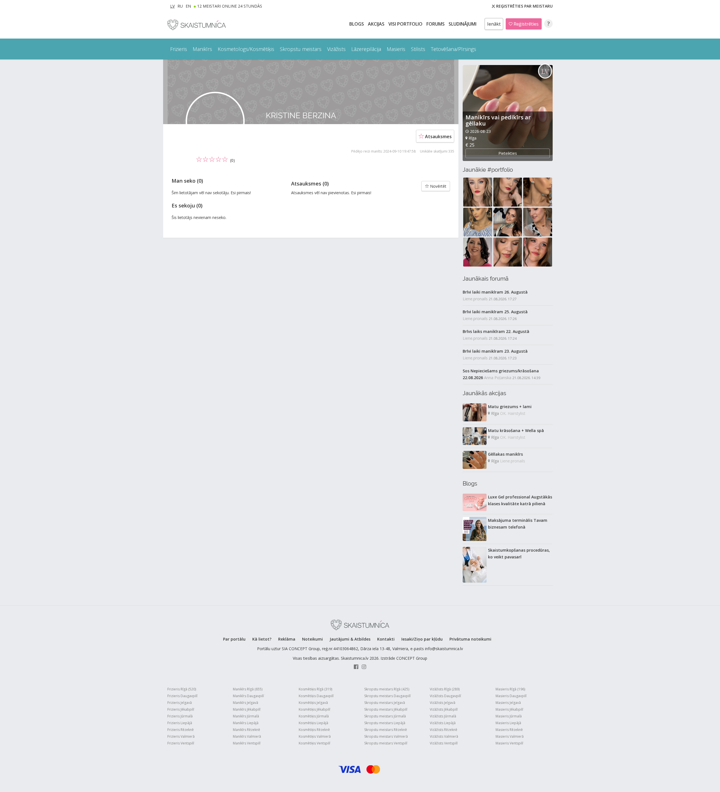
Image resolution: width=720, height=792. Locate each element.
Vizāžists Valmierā (444, 736)
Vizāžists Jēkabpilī (444, 709)
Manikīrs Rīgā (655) (247, 689)
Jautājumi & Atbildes (350, 639)
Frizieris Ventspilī (180, 743)
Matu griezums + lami (510, 406)
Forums (436, 24)
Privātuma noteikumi (470, 639)
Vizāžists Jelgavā (442, 702)
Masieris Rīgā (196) (510, 689)
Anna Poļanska (497, 377)
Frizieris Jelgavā (179, 702)
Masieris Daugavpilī (511, 695)
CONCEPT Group (411, 658)
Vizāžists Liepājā (443, 723)
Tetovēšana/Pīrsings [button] (453, 49)
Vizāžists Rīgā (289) (445, 689)
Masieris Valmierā (510, 736)
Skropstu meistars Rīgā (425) (386, 689)
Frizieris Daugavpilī (182, 695)
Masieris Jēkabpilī (509, 709)
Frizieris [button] (178, 49)
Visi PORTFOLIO (406, 24)
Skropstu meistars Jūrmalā (385, 716)
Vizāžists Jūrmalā (443, 716)
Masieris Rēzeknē (509, 729)
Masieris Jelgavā (508, 702)
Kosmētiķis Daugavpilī (316, 695)
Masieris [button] (396, 49)
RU (180, 6)
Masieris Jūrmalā (509, 716)
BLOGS (357, 24)
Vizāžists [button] (336, 49)
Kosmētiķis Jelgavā (313, 702)
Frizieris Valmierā (181, 736)
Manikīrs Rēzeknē (246, 729)
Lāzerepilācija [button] (366, 49)
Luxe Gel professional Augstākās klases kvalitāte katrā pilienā (520, 500)
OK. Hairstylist (512, 413)
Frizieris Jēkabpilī (180, 709)
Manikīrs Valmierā (247, 736)
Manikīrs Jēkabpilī (246, 709)
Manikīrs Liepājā (245, 723)
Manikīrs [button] (202, 49)
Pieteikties (507, 153)
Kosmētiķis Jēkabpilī (314, 709)
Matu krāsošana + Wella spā (516, 430)
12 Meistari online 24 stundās (229, 6)
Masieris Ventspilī (509, 743)
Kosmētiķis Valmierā (315, 736)
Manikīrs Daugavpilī (248, 695)
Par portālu (234, 639)
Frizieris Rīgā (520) (181, 689)
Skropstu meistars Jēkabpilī (385, 709)
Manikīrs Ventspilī (246, 743)
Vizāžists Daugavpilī (445, 695)
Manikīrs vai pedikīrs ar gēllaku (498, 120)
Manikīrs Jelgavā (245, 702)
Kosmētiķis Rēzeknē (314, 729)
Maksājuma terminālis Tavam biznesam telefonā (517, 524)
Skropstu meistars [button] (300, 49)
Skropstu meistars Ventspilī (385, 743)
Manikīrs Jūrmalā (246, 716)
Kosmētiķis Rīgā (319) (315, 689)
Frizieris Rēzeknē (180, 729)
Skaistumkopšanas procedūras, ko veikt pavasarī (519, 553)
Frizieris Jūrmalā (180, 716)
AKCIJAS (377, 24)
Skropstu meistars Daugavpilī (387, 695)
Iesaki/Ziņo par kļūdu (422, 639)
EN (188, 6)
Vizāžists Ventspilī (444, 743)
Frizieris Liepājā (179, 723)
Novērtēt (437, 186)
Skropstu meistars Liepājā (384, 723)
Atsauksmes (438, 136)
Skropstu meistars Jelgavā (384, 702)
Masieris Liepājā (508, 723)
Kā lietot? (261, 639)
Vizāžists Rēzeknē (443, 729)
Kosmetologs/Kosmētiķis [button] (246, 49)
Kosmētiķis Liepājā (313, 723)
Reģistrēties (525, 24)
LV (172, 6)
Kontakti (386, 639)
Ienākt (494, 24)
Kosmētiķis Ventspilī (314, 743)
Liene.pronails (475, 298)
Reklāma (286, 639)
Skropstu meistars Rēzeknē (385, 729)
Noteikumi (312, 639)
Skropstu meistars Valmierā (386, 736)
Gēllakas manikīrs (505, 454)
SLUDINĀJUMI (463, 24)
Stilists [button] (418, 49)
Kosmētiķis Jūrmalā (314, 716)
